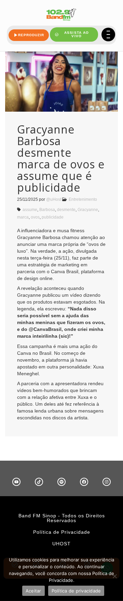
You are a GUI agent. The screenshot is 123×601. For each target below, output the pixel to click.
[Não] (114, 576)
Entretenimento (83, 199)
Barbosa (47, 209)
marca (23, 217)
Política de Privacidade (61, 532)
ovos (35, 217)
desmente (66, 209)
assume (30, 209)
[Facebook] (84, 482)
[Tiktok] (39, 482)
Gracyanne (88, 209)
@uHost (53, 199)
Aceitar (33, 590)
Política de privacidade (76, 590)
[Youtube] (16, 482)
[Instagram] (106, 482)
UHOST (61, 543)
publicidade (53, 217)
